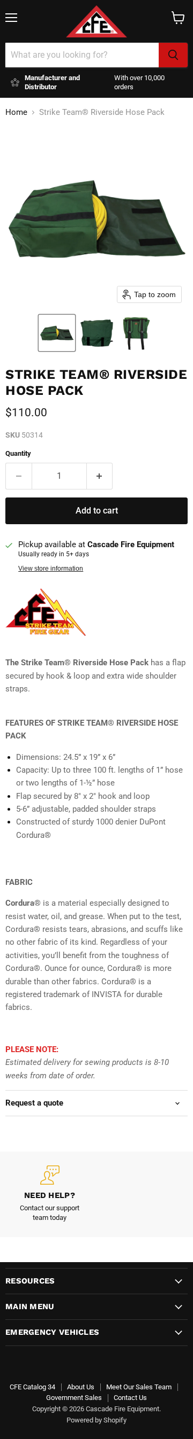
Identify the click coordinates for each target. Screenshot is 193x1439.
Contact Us (130, 1398)
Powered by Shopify (96, 1420)
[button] (57, 333)
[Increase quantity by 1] (100, 476)
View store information (50, 568)
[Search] (173, 55)
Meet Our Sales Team (139, 1387)
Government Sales (74, 1398)
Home (16, 112)
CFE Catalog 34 (32, 1387)
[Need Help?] (49, 1194)
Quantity (18, 453)
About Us (80, 1387)
